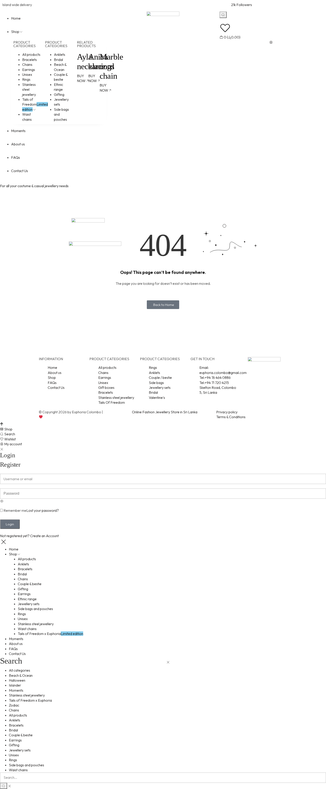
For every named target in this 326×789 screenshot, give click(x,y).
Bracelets (16, 725)
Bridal (13, 730)
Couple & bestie (21, 735)
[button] (163, 304)
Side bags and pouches (26, 765)
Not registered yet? (29, 536)
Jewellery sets (20, 750)
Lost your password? (42, 510)
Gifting (14, 745)
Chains (14, 710)
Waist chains (18, 770)
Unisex (14, 755)
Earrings (15, 740)
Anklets (14, 720)
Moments (16, 690)
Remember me (14, 510)
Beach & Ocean (21, 675)
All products (18, 715)
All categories (19, 670)
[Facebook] (246, 383)
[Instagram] (258, 383)
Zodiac (14, 705)
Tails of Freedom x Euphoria (30, 700)
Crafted (110, 412)
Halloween (17, 680)
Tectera (49, 417)
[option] (163, 504)
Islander (15, 685)
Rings (13, 760)
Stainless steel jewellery (27, 695)
